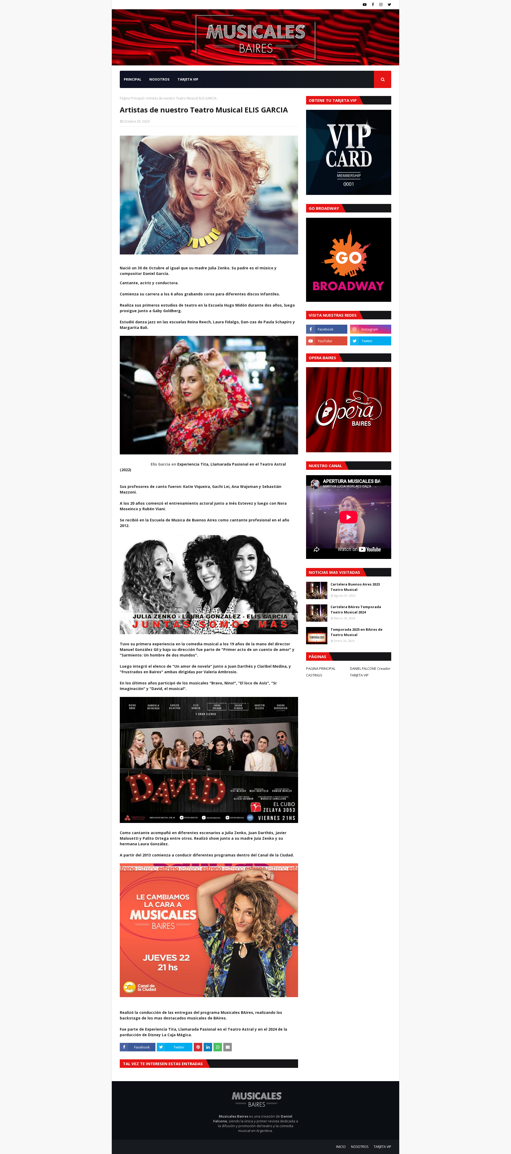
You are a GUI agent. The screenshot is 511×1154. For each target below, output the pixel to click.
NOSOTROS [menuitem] (159, 79)
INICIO (341, 1146)
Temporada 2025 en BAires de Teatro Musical (356, 632)
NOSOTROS (359, 1146)
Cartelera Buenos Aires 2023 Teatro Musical (355, 587)
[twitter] (388, 4)
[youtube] (364, 4)
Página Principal (132, 98)
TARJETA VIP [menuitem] (188, 79)
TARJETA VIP (359, 675)
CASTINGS (314, 675)
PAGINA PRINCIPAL (320, 668)
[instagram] (381, 4)
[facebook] (372, 4)
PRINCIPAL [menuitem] (132, 79)
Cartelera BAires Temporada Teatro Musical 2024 (356, 609)
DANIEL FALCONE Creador (370, 668)
